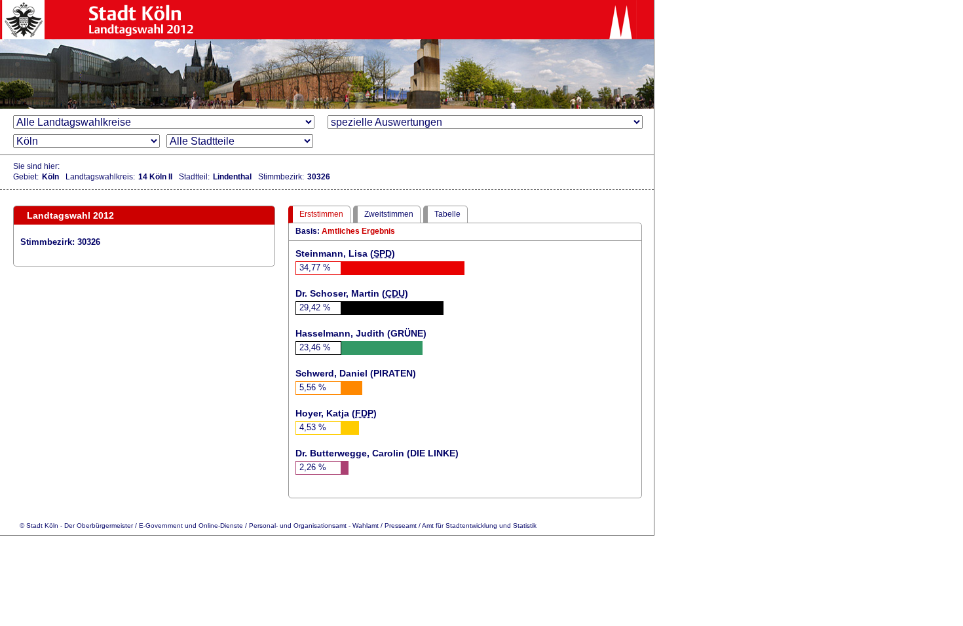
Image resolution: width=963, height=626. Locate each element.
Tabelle (447, 214)
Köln (50, 176)
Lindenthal (232, 176)
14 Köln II (155, 176)
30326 (318, 176)
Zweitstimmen (388, 214)
